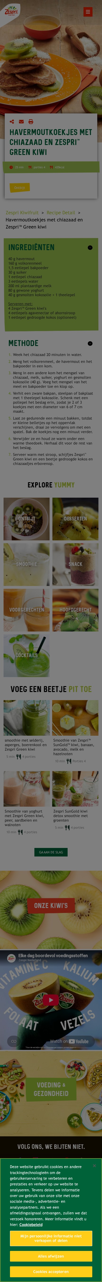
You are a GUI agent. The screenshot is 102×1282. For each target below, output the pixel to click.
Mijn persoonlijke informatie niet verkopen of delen (50, 1238)
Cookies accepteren (51, 1271)
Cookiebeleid (30, 1224)
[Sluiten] (94, 1165)
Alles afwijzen (51, 1256)
